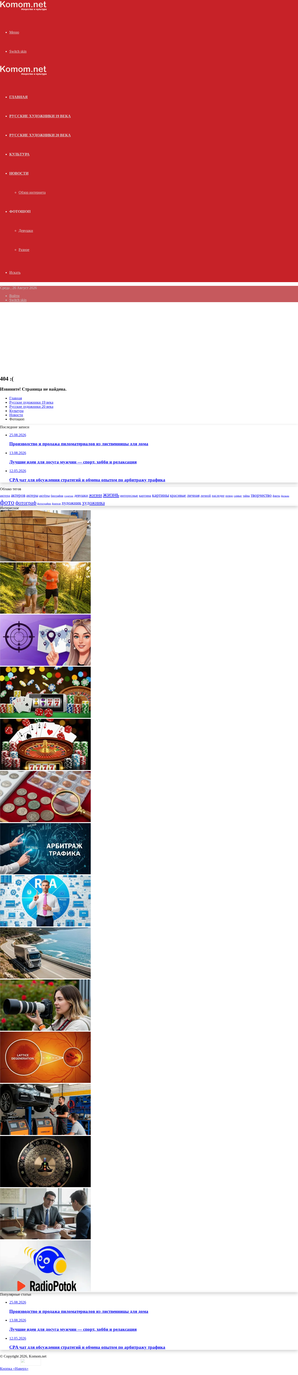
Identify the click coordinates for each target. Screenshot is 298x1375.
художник (71, 502)
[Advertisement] (149, 338)
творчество (261, 495)
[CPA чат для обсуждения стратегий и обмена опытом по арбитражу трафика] (45, 664)
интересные (129, 495)
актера (5, 495)
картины (160, 495)
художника (93, 502)
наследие (218, 495)
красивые (178, 495)
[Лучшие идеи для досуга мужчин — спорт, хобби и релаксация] (45, 612)
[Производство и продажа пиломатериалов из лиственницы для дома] (45, 560)
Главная (15, 398)
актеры (32, 495)
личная (193, 495)
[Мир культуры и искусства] (23, 9)
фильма (285, 495)
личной (205, 495)
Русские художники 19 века (40, 116)
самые (238, 495)
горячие (68, 495)
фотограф (25, 503)
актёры (44, 495)
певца (229, 495)
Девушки (26, 231)
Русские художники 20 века (40, 135)
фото (7, 502)
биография (57, 495)
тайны (246, 495)
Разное (24, 250)
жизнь (111, 494)
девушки (81, 495)
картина (145, 495)
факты (276, 495)
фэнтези (56, 503)
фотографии (44, 503)
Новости (18, 173)
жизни (95, 495)
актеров (18, 495)
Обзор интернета (32, 192)
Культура (19, 154)
